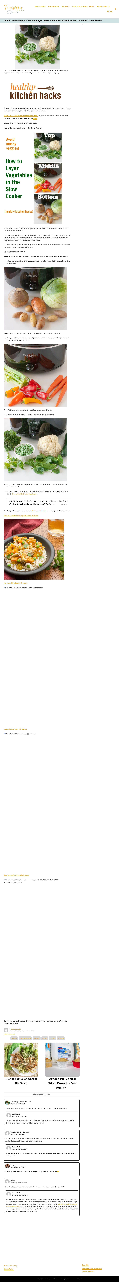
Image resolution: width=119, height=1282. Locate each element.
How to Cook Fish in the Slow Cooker (24, 494)
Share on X (64, 504)
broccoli (14, 1038)
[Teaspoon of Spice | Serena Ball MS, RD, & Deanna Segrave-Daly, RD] (16, 9)
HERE (35, 118)
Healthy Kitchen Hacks (9, 1034)
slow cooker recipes (38, 511)
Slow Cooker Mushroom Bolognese (16, 875)
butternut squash (25, 1038)
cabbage (36, 1038)
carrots (44, 1038)
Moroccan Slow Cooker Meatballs (15, 583)
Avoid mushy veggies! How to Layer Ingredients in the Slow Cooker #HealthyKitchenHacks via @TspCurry (38, 502)
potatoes (61, 1038)
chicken (52, 1038)
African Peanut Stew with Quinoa (15, 729)
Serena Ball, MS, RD (16, 1028)
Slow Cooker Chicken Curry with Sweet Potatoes (21, 516)
